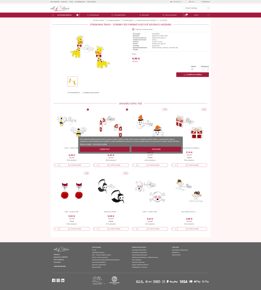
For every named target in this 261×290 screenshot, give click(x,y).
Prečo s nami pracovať (100, 257)
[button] (197, 15)
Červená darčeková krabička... (189, 148)
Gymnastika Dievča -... (189, 212)
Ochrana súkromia (138, 262)
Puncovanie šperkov (99, 262)
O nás (71, 2)
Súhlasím (156, 149)
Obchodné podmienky (139, 255)
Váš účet (175, 247)
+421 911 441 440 (60, 266)
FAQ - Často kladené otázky (101, 255)
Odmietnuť (105, 149)
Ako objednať (54, 2)
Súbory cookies (85, 144)
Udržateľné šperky (98, 252)
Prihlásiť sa (175, 252)
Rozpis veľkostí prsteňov (140, 265)
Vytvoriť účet (176, 255)
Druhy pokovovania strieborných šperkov (106, 260)
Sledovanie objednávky (180, 250)
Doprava (64, 2)
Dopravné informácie (139, 250)
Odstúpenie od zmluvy (139, 267)
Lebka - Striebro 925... (150, 212)
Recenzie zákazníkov (99, 265)
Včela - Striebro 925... (71, 148)
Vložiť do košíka (194, 74)
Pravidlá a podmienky (139, 252)
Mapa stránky (96, 267)
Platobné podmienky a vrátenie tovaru (145, 257)
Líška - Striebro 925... (72, 212)
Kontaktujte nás (80, 2)
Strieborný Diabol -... (111, 212)
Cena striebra (91, 2)
